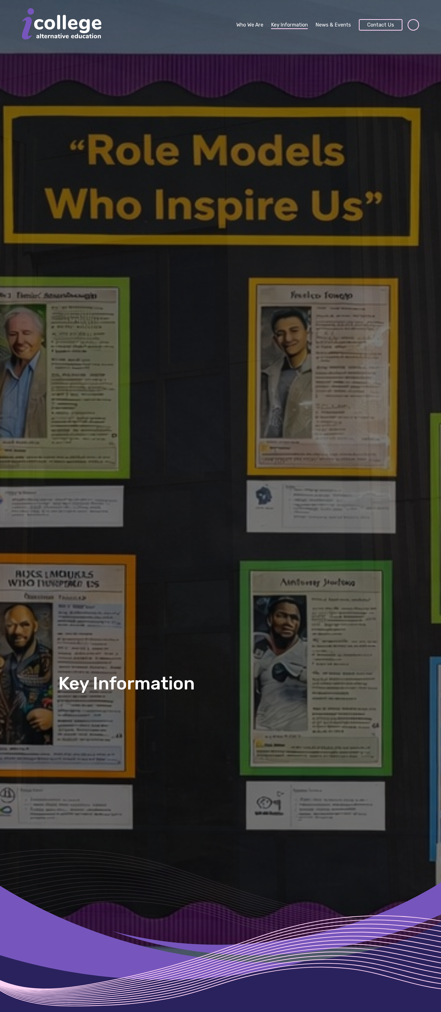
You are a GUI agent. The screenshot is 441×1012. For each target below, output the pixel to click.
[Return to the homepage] (61, 25)
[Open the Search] (413, 25)
